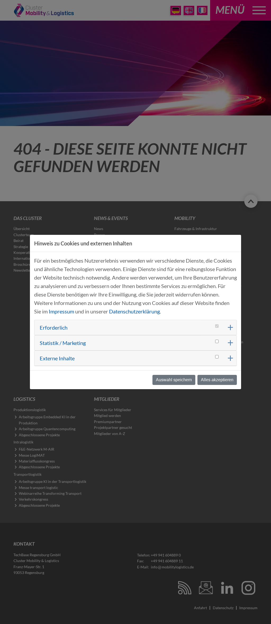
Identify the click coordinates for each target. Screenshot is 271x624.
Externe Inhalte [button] (57, 358)
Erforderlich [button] (53, 327)
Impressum (61, 311)
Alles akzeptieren (217, 380)
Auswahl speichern (174, 380)
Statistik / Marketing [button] (63, 343)
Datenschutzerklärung (134, 311)
